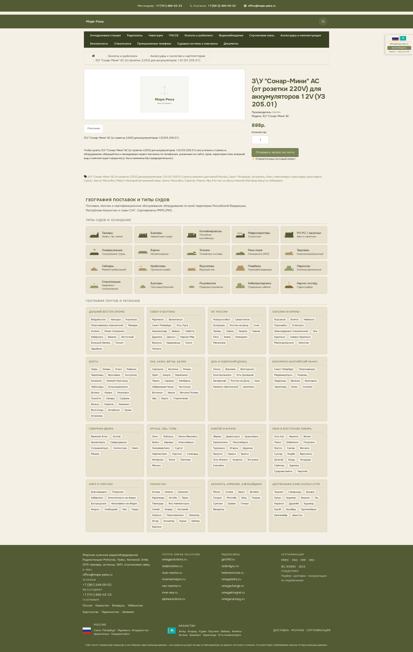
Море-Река (94, 21)
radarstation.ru (172, 566)
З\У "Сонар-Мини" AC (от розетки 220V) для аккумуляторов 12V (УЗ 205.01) (147, 60)
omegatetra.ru (231, 579)
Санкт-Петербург (240, 176)
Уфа (208, 180)
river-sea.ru (170, 592)
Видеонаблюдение (231, 35)
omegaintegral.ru (233, 592)
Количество (259, 132)
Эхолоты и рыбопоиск (198, 35)
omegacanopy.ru (233, 599)
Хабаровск (276, 180)
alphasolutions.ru (173, 599)
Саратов (190, 180)
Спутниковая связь (261, 35)
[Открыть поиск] (323, 21)
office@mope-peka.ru (399, 44)
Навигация (156, 35)
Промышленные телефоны (154, 43)
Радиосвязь (135, 35)
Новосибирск (282, 176)
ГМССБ (173, 35)
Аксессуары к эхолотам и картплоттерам (177, 56)
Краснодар (298, 176)
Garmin (276, 112)
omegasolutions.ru (174, 559)
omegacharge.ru (233, 586)
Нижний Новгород (245, 180)
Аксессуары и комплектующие (300, 35)
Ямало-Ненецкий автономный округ (138, 180)
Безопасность (99, 43)
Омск (269, 176)
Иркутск (263, 180)
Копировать (399, 48)
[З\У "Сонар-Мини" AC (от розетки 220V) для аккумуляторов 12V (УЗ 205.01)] (164, 94)
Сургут (88, 180)
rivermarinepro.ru (173, 579)
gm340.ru (228, 559)
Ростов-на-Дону (222, 180)
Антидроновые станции (105, 35)
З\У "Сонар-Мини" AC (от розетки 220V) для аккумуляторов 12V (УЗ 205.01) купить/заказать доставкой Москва (157, 176)
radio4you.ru (230, 566)
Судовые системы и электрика (197, 43)
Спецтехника (122, 43)
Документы (231, 43)
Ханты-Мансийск (104, 180)
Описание (93, 128)
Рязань (200, 180)
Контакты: (215, 6)
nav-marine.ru (171, 586)
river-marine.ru (172, 573)
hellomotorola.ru (233, 573)
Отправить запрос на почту (275, 152)
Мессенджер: (159, 6)
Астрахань (258, 176)
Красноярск (314, 176)
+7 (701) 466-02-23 (97, 595)
